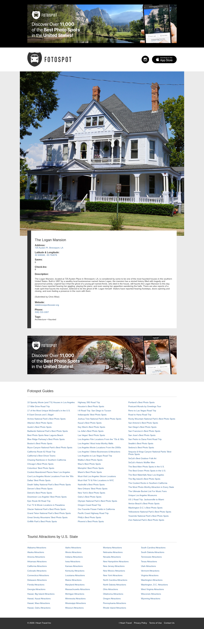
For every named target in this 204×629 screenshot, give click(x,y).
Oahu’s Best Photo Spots (89, 497)
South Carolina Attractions (153, 547)
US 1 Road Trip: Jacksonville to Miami (146, 499)
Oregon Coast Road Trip (89, 505)
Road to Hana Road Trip (139, 414)
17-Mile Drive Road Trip (38, 406)
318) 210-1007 (42, 312)
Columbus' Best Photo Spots (40, 468)
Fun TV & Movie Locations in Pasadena (46, 505)
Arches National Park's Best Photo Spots (46, 419)
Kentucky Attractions (74, 571)
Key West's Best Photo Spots (91, 427)
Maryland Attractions (75, 584)
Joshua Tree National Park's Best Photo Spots (99, 419)
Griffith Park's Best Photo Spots (42, 521)
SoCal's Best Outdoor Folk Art (142, 458)
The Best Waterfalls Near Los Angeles (146, 475)
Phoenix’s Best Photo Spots (91, 521)
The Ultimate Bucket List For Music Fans (147, 491)
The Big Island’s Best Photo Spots (144, 479)
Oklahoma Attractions (113, 594)
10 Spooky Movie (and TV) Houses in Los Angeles (51, 402)
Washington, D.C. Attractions (154, 584)
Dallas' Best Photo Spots (38, 480)
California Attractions (37, 566)
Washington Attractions (151, 580)
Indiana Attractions (74, 557)
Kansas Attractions (74, 566)
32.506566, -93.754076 (46, 255)
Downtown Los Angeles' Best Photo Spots (47, 497)
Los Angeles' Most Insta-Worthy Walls (95, 443)
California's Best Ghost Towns (41, 455)
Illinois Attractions (73, 552)
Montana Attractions (112, 547)
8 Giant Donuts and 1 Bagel (40, 414)
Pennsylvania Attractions (114, 603)
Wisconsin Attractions (151, 594)
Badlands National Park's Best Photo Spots (47, 431)
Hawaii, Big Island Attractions (41, 594)
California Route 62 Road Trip (41, 451)
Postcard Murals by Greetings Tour (144, 406)
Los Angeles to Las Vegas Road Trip (95, 455)
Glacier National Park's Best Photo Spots (46, 509)
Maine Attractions (73, 580)
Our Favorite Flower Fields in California (96, 509)
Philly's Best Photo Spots (89, 517)
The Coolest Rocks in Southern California (147, 483)
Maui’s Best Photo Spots (89, 464)
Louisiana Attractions (75, 575)
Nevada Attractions (112, 557)
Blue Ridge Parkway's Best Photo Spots (46, 439)
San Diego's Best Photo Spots (142, 427)
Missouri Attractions (74, 608)
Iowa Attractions (72, 561)
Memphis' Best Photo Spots (91, 468)
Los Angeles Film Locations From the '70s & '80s (101, 439)
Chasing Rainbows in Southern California (46, 460)
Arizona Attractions (36, 557)
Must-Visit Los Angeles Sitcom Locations (97, 476)
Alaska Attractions (35, 552)
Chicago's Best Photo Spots (40, 464)
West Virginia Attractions (152, 589)
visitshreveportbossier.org (47, 305)
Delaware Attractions (37, 580)
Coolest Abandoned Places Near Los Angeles (48, 472)
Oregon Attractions (112, 598)
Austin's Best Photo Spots (39, 427)
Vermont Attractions (150, 571)
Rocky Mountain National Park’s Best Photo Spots (151, 419)
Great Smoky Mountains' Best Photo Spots (47, 517)
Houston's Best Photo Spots (91, 406)
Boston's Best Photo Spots (39, 443)
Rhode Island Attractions (114, 608)
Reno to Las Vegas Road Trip (142, 410)
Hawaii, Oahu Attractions (38, 608)
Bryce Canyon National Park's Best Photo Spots (49, 447)
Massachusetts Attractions (77, 589)
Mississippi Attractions (75, 603)
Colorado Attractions (36, 571)
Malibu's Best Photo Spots (90, 460)
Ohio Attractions (110, 589)
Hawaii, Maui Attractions (38, 603)
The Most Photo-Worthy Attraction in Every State (151, 487)
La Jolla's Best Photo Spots (90, 431)
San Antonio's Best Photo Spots (143, 423)
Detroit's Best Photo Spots (39, 493)
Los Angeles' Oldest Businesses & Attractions (99, 451)
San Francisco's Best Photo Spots (144, 431)
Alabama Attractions (36, 547)
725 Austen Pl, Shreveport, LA (49, 248)
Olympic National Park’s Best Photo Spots (97, 501)
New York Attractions (112, 575)
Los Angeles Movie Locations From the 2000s (99, 447)
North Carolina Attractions (115, 580)
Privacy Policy (140, 623)
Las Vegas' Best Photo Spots (91, 435)
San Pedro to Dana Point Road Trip (145, 439)
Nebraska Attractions (113, 552)
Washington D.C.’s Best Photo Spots (145, 507)
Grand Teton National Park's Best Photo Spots (49, 513)
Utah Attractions (148, 566)
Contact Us (169, 623)
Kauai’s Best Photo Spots (90, 423)
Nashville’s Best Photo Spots (91, 484)
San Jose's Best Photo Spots (141, 435)
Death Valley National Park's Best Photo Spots (49, 484)
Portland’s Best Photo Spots (141, 402)
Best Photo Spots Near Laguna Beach (45, 435)
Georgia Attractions (36, 589)
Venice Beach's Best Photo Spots (143, 503)
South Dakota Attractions (152, 552)
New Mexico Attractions (114, 571)
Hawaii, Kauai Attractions (39, 598)
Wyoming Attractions (150, 598)
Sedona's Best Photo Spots (141, 447)
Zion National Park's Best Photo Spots (146, 520)
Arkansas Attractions (37, 561)
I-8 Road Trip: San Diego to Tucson (94, 410)
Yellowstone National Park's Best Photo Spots (149, 512)
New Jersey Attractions (114, 566)
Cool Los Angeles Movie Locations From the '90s (50, 476)
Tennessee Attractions (151, 557)
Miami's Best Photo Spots (90, 472)
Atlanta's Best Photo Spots (39, 423)
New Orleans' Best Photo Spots (92, 488)
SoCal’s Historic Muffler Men (141, 462)
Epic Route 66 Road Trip (38, 501)
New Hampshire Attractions (116, 561)
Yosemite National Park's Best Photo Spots (148, 516)
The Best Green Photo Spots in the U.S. (147, 470)
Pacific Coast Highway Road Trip (93, 513)
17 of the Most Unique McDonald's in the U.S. (48, 410)
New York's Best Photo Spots (91, 493)
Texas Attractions (149, 561)
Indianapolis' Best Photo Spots (92, 414)
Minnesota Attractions (75, 598)
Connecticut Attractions (38, 575)
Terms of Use (155, 623)
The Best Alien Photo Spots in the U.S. (146, 466)
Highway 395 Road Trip (89, 402)
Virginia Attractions (149, 575)
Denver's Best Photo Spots (40, 488)
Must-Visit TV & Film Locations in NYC (96, 480)
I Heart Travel (125, 623)
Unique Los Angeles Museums (142, 495)
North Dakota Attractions (114, 584)
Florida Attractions (35, 584)
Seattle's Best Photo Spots (140, 443)
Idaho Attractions (73, 547)
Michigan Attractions (74, 594)
